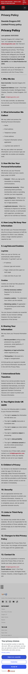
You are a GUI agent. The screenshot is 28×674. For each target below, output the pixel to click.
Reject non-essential (14, 657)
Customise (14, 662)
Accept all (14, 666)
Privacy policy (6, 652)
